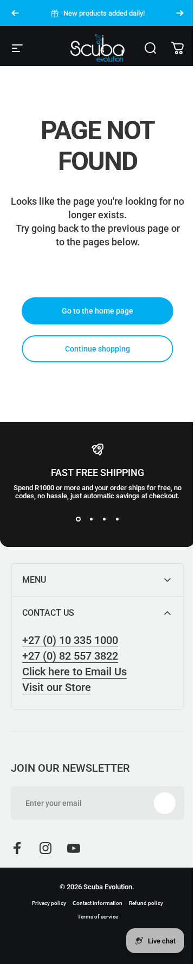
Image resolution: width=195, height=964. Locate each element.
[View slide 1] (78, 519)
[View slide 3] (104, 519)
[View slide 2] (91, 519)
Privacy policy (45, 903)
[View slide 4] (116, 519)
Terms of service (93, 916)
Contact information (94, 903)
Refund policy (142, 903)
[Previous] (15, 13)
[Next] (180, 13)
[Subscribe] (156, 803)
